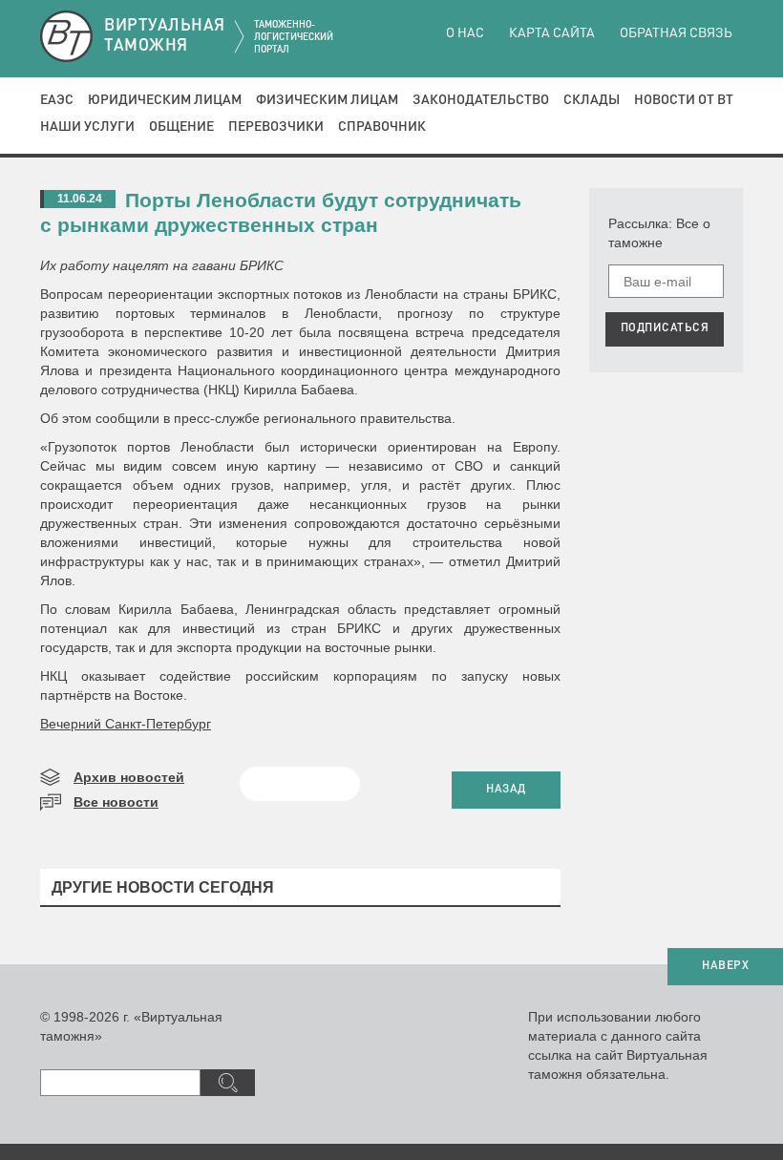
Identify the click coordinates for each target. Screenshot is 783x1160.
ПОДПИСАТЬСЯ (665, 328)
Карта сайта (552, 33)
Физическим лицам (327, 100)
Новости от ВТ (683, 100)
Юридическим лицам (165, 100)
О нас (465, 33)
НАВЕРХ (725, 966)
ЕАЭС (57, 100)
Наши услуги (87, 127)
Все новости (116, 802)
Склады (591, 100)
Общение (181, 127)
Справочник (382, 127)
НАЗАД (506, 789)
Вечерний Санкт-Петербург (125, 723)
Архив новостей (129, 777)
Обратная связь (676, 33)
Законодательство (481, 100)
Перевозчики (276, 127)
